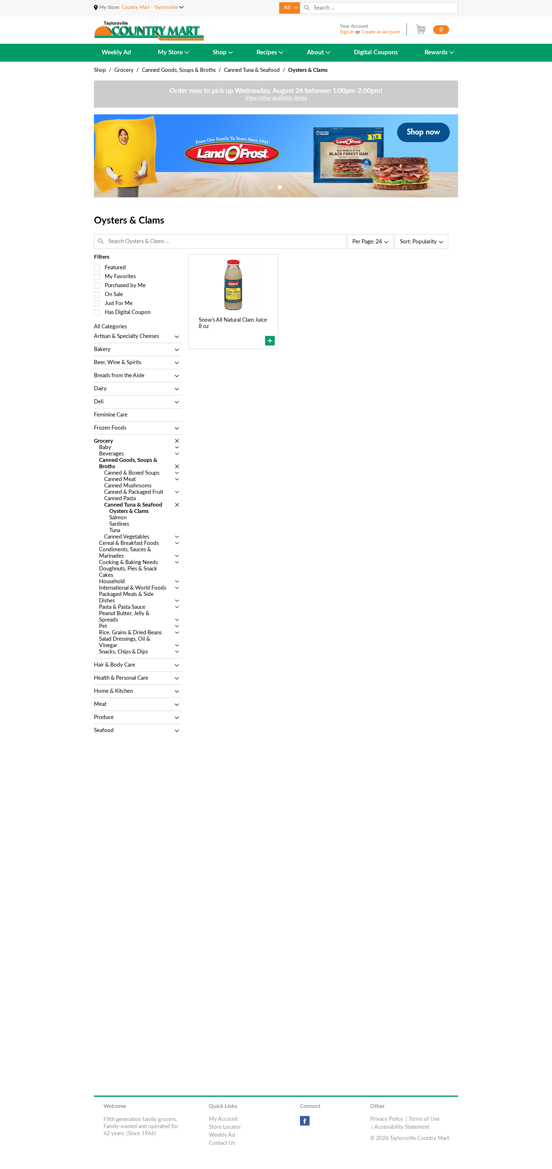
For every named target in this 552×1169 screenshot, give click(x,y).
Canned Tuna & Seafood (252, 70)
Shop (100, 70)
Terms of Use (424, 1119)
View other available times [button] (276, 98)
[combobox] (289, 8)
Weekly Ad (222, 1135)
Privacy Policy (386, 1119)
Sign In (347, 32)
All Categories (110, 326)
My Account (223, 1119)
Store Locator (225, 1127)
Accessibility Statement (401, 1127)
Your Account (354, 26)
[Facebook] (305, 1123)
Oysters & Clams (307, 70)
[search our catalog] (307, 8)
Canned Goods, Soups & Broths (179, 70)
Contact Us (222, 1143)
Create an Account (381, 32)
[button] (152, 7)
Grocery (124, 70)
